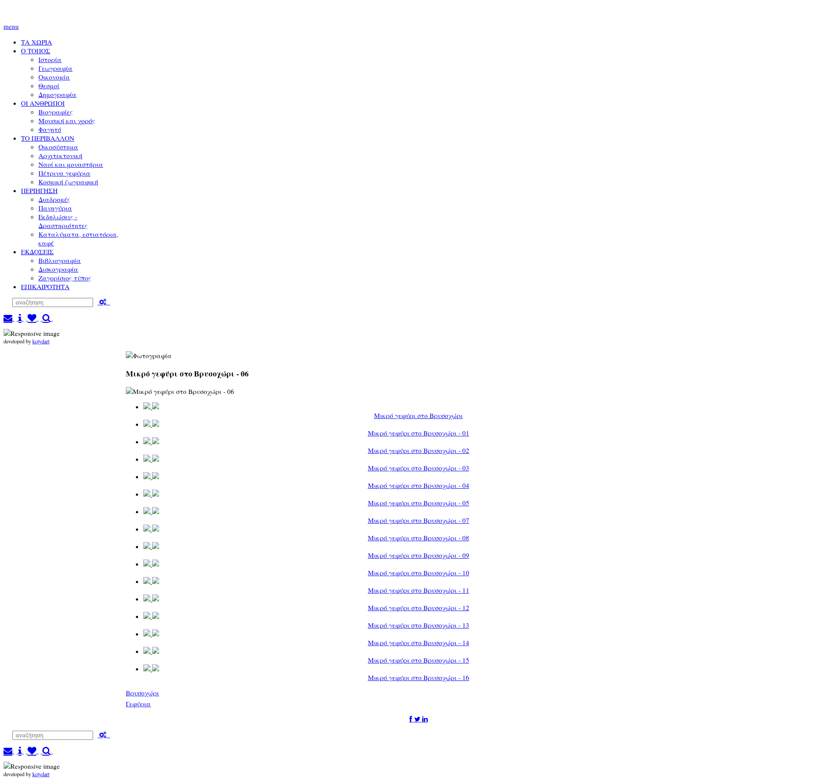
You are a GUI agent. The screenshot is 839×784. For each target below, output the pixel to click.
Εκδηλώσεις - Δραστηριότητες (63, 221)
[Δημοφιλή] (32, 318)
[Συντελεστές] (20, 318)
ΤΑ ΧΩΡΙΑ (36, 42)
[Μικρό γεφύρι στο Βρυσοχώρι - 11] (151, 581)
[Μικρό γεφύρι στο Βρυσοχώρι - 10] (151, 564)
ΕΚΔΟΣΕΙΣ (37, 251)
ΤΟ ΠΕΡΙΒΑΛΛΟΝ (47, 138)
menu (11, 26)
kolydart (40, 341)
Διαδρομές (54, 199)
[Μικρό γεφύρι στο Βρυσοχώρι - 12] (151, 599)
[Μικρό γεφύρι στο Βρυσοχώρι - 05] (151, 494)
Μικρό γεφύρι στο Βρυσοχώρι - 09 (418, 555)
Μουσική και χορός (66, 120)
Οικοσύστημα (58, 146)
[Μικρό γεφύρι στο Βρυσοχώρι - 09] (151, 546)
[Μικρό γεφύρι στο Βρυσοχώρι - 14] (151, 634)
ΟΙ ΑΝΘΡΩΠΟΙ (43, 103)
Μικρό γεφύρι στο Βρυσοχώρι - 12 (418, 607)
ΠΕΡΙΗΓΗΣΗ (39, 190)
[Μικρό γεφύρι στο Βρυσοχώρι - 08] (151, 529)
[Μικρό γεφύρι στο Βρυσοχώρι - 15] (151, 651)
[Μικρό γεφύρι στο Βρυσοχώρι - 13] (151, 616)
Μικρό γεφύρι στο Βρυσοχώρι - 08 (418, 537)
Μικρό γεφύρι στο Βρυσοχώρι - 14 (418, 642)
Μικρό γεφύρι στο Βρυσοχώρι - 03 (418, 467)
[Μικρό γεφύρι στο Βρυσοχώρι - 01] (151, 424)
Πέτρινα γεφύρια (64, 173)
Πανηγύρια (55, 208)
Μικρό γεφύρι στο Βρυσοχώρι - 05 (418, 502)
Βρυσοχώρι (142, 692)
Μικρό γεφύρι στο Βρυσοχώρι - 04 (418, 485)
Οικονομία (54, 77)
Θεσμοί (48, 85)
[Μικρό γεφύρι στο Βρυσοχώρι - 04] (151, 476)
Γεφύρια (138, 703)
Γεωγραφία (55, 68)
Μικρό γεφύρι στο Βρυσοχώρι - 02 (418, 450)
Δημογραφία (57, 94)
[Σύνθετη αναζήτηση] (103, 301)
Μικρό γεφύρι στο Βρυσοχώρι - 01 (418, 432)
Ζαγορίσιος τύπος (64, 277)
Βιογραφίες (55, 111)
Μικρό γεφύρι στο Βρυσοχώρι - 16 (418, 677)
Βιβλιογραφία (59, 260)
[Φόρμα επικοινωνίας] (8, 318)
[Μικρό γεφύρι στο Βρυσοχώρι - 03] (151, 459)
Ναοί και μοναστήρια (70, 164)
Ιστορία (50, 59)
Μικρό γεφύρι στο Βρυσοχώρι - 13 (418, 625)
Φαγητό (49, 129)
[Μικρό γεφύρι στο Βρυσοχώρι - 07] (151, 511)
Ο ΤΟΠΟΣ (35, 50)
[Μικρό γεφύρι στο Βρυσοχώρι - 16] (151, 669)
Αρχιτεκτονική (60, 155)
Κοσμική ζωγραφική (68, 181)
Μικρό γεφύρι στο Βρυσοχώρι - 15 (418, 660)
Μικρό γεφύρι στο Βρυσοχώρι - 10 (418, 572)
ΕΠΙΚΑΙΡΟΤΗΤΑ (45, 286)
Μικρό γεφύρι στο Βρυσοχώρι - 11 (418, 590)
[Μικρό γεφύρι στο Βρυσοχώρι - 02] (151, 442)
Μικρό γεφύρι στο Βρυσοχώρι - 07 (418, 520)
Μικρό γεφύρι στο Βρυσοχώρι (418, 415)
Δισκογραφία (58, 269)
